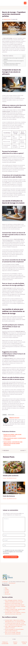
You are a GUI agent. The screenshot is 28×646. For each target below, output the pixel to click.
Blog (6, 588)
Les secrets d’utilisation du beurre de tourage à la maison (14, 61)
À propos (4, 414)
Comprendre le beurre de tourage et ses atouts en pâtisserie (14, 58)
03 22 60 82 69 (12, 583)
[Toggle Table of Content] (22, 56)
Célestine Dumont (14, 418)
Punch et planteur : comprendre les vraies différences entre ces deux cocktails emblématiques (13, 443)
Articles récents (11, 414)
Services (7, 592)
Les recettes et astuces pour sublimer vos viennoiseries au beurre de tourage (12, 64)
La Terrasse (5, 581)
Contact (7, 589)
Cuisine (4, 478)
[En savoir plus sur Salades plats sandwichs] (14, 467)
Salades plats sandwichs (10, 475)
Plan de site (7, 594)
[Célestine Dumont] (5, 420)
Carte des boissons (9, 496)
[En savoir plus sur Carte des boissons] (14, 487)
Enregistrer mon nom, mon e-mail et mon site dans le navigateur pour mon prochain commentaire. (13, 552)
